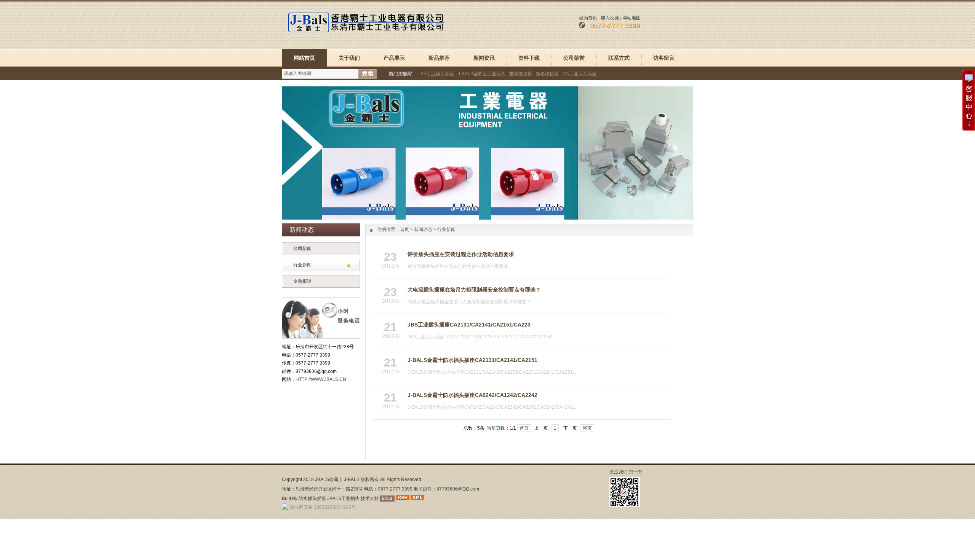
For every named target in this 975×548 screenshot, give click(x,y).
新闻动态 (423, 229)
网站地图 (631, 18)
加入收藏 (610, 18)
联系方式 (619, 58)
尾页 (587, 428)
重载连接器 (520, 73)
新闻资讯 (484, 58)
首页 (404, 229)
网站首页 (304, 58)
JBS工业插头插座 (436, 73)
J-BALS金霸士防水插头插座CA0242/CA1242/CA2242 (472, 395)
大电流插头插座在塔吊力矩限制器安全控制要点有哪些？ (474, 290)
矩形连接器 (547, 73)
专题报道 (302, 281)
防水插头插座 (312, 498)
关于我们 (349, 58)
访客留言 (664, 58)
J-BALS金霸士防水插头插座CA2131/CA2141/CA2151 (472, 360)
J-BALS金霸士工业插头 (481, 73)
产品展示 (394, 58)
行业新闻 (302, 265)
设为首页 (588, 18)
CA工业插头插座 (579, 73)
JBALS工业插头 (343, 498)
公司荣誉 (574, 58)
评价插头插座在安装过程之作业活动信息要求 (461, 254)
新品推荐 (439, 58)
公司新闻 (302, 248)
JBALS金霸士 (329, 479)
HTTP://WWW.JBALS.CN (321, 379)
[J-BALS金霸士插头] (487, 218)
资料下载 (529, 58)
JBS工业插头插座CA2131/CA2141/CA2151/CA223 (469, 325)
